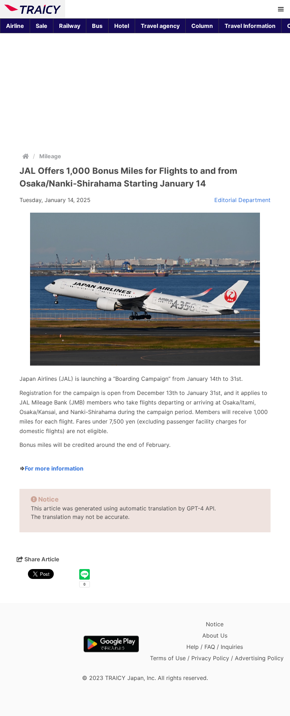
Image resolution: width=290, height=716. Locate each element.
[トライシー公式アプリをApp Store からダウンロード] (45, 644)
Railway (69, 25)
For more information (54, 468)
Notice (215, 624)
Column (202, 25)
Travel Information (250, 25)
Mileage (50, 156)
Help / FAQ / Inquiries (214, 646)
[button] (281, 9)
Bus (97, 25)
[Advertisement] (145, 91)
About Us (214, 635)
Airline (15, 25)
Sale (41, 25)
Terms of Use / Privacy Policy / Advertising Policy (217, 658)
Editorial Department (242, 199)
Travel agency (160, 25)
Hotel (121, 25)
